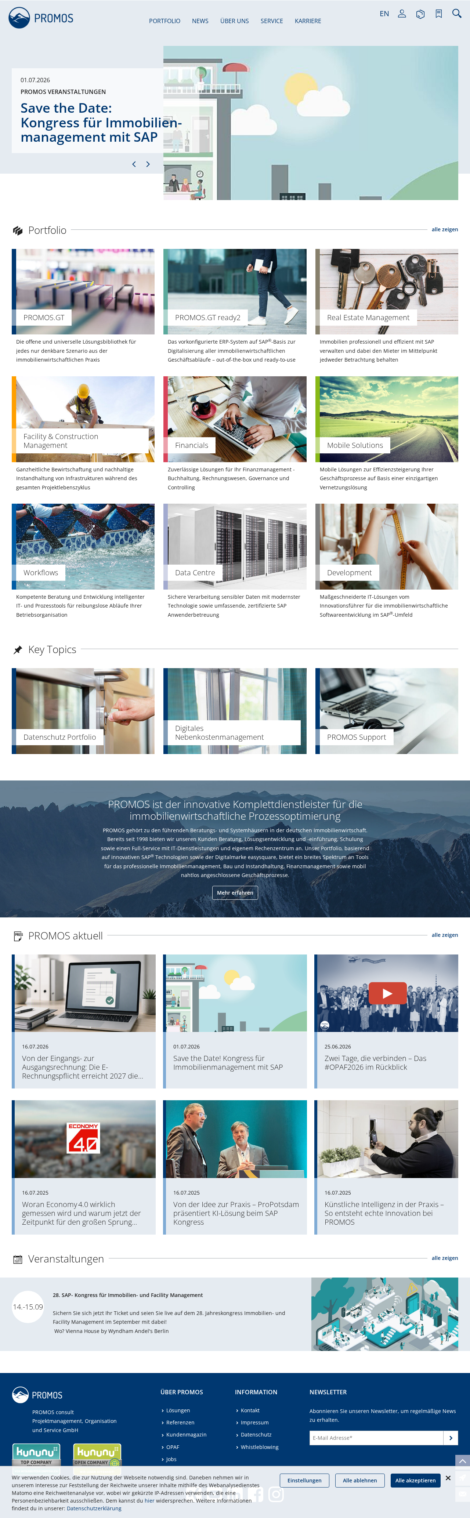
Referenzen (180, 1422)
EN (384, 13)
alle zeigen (445, 229)
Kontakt (250, 1410)
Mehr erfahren (235, 892)
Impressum (255, 1422)
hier (150, 1500)
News (200, 21)
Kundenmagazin (186, 1434)
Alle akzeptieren (415, 1480)
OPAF (172, 1446)
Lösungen (178, 1410)
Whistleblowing (260, 1446)
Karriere (308, 21)
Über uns (234, 21)
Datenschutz (256, 1434)
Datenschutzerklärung (94, 1508)
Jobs (171, 1459)
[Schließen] (448, 1478)
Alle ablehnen (360, 1480)
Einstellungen (305, 1480)
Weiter (451, 1439)
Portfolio (164, 21)
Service (272, 21)
